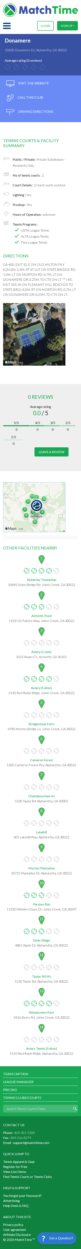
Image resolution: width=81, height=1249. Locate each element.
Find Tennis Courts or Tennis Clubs (27, 1177)
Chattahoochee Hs (41, 796)
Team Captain (15, 1074)
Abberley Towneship (41, 580)
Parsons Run (41, 904)
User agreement (14, 1229)
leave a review (51, 452)
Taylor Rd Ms (41, 976)
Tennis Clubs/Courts (22, 1098)
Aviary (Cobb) (41, 652)
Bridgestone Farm (41, 724)
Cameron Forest (41, 760)
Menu (7, 26)
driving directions (35, 111)
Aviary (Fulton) (41, 688)
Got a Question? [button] (61, 1238)
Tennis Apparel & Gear (19, 1162)
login (45, 26)
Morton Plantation (41, 868)
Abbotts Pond (41, 616)
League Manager (18, 1082)
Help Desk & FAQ (15, 1206)
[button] (56, 1238)
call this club (30, 97)
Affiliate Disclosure (17, 1234)
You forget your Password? (22, 1196)
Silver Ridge (41, 940)
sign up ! (67, 26)
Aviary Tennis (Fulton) (41, 1048)
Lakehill (41, 832)
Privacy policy (13, 1224)
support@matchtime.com (31, 1143)
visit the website (33, 83)
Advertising (11, 1201)
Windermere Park (41, 1012)
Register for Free (15, 1167)
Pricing (10, 1090)
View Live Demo (14, 1172)
